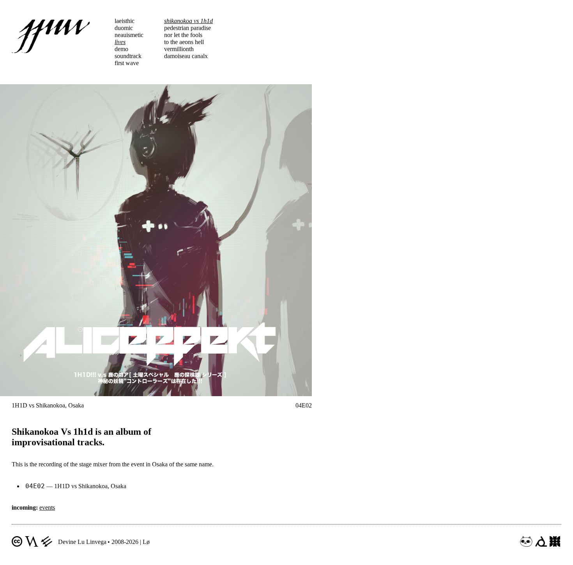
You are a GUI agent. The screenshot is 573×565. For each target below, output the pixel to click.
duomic (124, 28)
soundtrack (128, 56)
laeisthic (124, 21)
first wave (127, 63)
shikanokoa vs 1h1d (188, 21)
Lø (146, 541)
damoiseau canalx (186, 56)
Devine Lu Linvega (82, 541)
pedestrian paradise (187, 28)
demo (121, 49)
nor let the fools (183, 35)
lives (120, 42)
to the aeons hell (184, 42)
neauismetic (129, 35)
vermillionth (179, 49)
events (47, 507)
